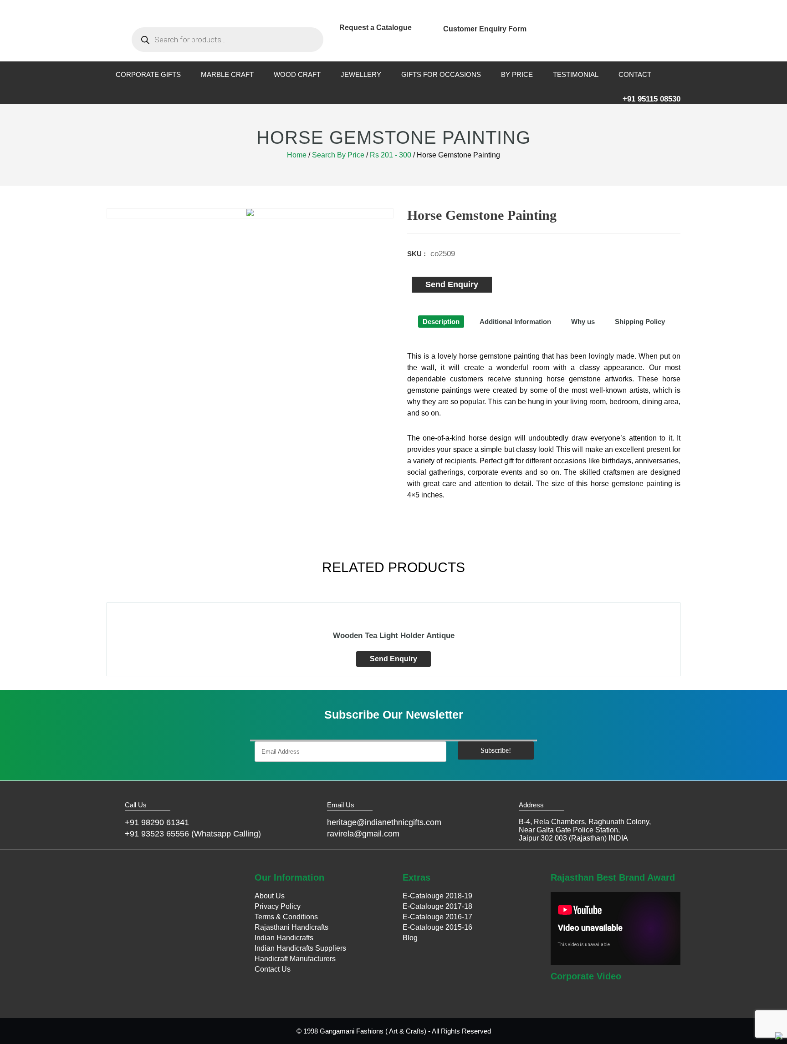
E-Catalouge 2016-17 (437, 917)
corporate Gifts (148, 74)
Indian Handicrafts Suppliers (300, 948)
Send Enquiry (451, 284)
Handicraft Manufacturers (295, 959)
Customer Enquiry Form (484, 29)
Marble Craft (227, 74)
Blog (410, 938)
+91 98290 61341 (157, 822)
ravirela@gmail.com (363, 833)
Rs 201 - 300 (390, 155)
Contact (634, 74)
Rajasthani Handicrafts (291, 927)
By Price (517, 74)
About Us (270, 896)
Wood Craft (297, 74)
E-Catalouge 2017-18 (437, 906)
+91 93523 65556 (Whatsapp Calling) (193, 833)
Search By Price (338, 155)
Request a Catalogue (375, 27)
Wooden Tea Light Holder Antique (394, 635)
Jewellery (361, 74)
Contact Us (273, 969)
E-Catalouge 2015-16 (437, 927)
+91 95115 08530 (651, 99)
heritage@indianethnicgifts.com (384, 822)
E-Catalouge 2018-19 (437, 896)
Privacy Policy (278, 906)
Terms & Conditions (286, 917)
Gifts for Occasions (441, 74)
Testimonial (575, 74)
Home (297, 155)
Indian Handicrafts (284, 938)
